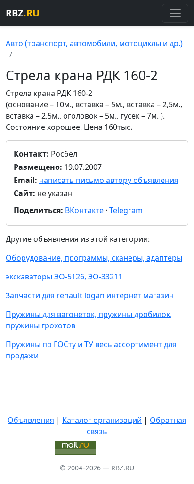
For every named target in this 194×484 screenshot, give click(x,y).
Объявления (31, 420)
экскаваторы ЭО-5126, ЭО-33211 (64, 276)
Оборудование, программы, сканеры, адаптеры (94, 258)
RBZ (23, 13)
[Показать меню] (175, 13)
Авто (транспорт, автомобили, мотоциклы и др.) (94, 43)
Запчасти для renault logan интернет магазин (90, 295)
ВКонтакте (84, 210)
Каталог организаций (102, 420)
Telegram (126, 210)
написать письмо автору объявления (108, 180)
